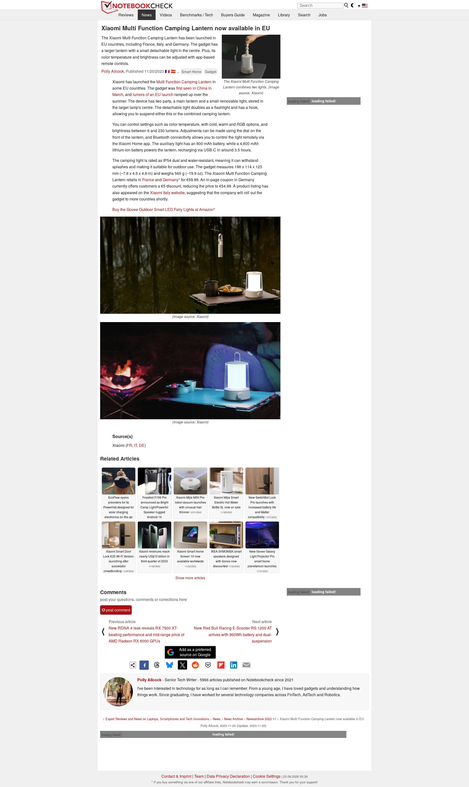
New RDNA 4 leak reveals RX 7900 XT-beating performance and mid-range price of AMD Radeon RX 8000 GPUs (146, 634)
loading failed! (298, 101)
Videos (166, 15)
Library (284, 15)
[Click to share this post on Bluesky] (169, 665)
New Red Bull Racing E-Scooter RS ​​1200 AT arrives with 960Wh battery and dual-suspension (233, 634)
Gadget (210, 71)
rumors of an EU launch (153, 94)
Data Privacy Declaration (228, 776)
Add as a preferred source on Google (195, 652)
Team (199, 776)
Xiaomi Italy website (167, 192)
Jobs (323, 15)
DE (142, 445)
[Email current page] (246, 665)
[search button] (346, 5)
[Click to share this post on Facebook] (144, 665)
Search (304, 15)
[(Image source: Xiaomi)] (190, 265)
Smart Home (191, 71)
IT (135, 445)
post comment (117, 610)
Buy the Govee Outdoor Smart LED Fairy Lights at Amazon (162, 209)
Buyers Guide (233, 15)
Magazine (261, 15)
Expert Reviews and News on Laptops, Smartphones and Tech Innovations (157, 718)
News (147, 15)
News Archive (233, 718)
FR (129, 445)
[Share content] (132, 665)
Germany (171, 179)
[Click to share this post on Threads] (156, 665)
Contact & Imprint (176, 776)
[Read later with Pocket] (208, 665)
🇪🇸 (173, 71)
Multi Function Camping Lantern (184, 81)
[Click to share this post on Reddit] (195, 665)
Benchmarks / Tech (196, 15)
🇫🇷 (167, 71)
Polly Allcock (112, 71)
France (148, 179)
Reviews (126, 15)
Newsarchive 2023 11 (261, 718)
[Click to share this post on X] (182, 665)
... (178, 71)
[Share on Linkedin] (233, 665)
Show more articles (190, 577)
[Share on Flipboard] (220, 665)
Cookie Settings (266, 776)
